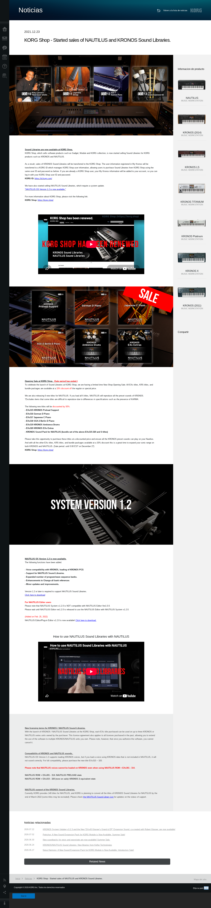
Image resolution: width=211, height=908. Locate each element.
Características (5, 48)
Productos (5, 38)
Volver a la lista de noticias (175, 10)
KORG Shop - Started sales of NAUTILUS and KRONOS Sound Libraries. (70, 878)
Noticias (5, 880)
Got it (23, 896)
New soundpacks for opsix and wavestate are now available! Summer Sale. (76, 840)
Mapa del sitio (200, 879)
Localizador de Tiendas (5, 76)
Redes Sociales (5, 892)
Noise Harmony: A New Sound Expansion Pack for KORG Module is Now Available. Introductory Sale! (88, 850)
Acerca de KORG (5, 903)
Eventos (5, 57)
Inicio (5, 29)
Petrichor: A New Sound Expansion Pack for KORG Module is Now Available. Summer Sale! (84, 834)
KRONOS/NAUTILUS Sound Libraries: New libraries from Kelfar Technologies (77, 845)
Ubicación (5, 886)
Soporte (5, 66)
